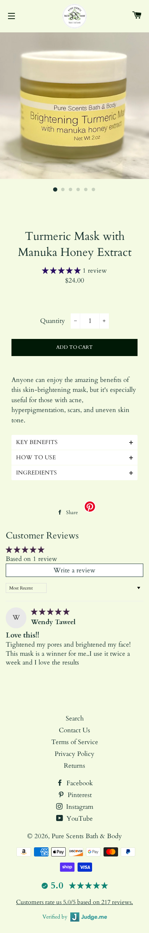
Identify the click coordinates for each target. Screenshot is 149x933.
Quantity (52, 320)
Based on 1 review (31, 558)
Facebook (79, 783)
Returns (74, 765)
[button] (62, 270)
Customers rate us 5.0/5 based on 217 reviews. (74, 902)
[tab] (74, 442)
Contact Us (74, 730)
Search (75, 718)
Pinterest (79, 795)
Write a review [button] (74, 570)
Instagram (78, 806)
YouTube (79, 818)
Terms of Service (74, 742)
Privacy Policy (74, 753)
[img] (50, 611)
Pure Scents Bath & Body (87, 836)
